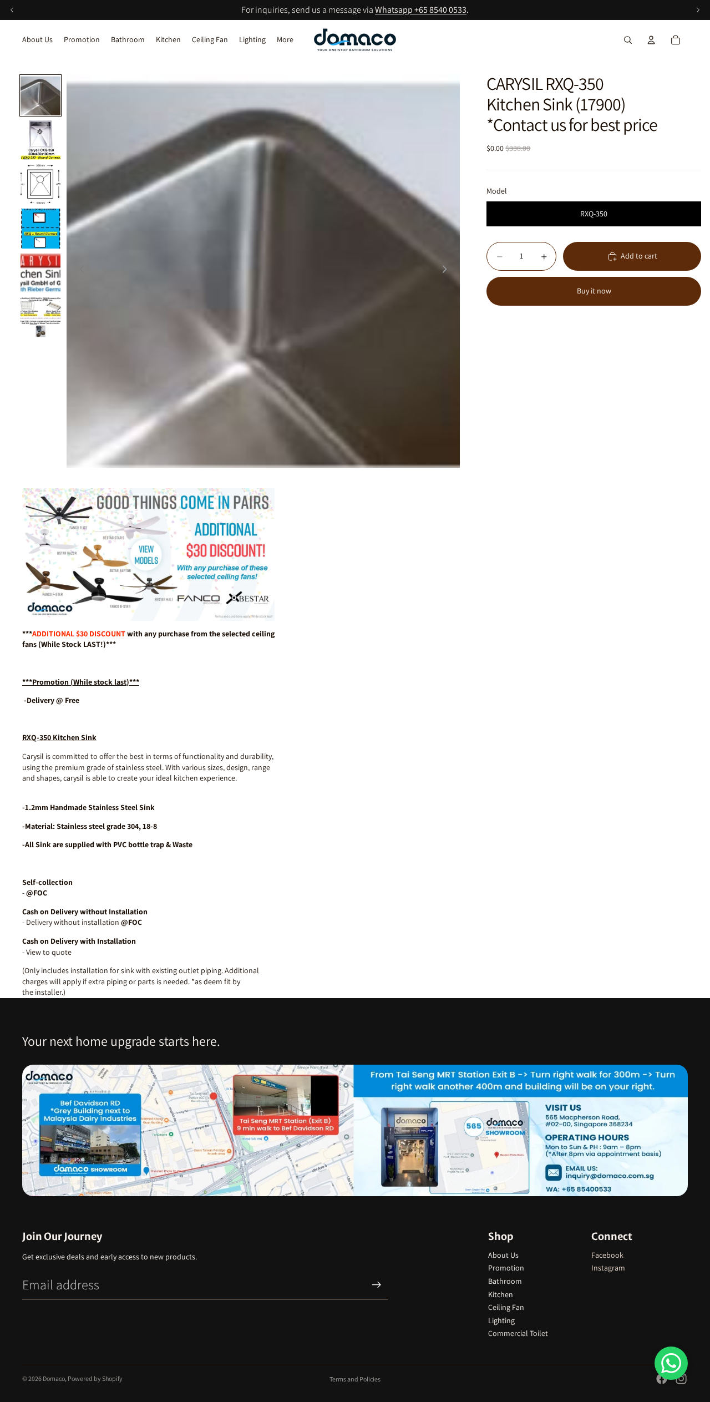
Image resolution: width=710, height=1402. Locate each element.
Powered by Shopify (95, 1378)
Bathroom (505, 1281)
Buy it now (594, 291)
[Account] (651, 40)
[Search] (628, 40)
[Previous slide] (79, 271)
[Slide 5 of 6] (40, 273)
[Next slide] (447, 271)
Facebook (607, 1255)
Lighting (501, 1320)
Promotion (506, 1268)
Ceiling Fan (506, 1307)
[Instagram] (681, 1378)
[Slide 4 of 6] (40, 229)
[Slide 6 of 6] (40, 317)
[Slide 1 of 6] (40, 95)
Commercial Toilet (518, 1333)
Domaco (54, 1378)
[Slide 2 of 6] (40, 140)
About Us (503, 1255)
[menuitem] (285, 40)
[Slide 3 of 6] (40, 184)
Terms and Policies (355, 1379)
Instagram (608, 1268)
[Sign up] (376, 1285)
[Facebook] (661, 1378)
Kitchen (500, 1294)
